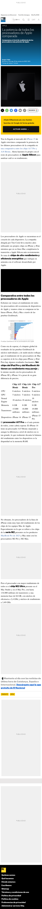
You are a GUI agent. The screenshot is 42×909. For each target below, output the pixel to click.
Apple (12, 694)
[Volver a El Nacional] (16, 19)
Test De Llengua (24, 15)
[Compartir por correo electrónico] (20, 110)
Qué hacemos (8, 878)
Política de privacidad (11, 896)
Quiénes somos (8, 875)
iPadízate (5, 694)
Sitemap (5, 889)
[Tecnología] (3, 19)
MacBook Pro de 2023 (10, 535)
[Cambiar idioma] (33, 19)
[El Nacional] (21, 870)
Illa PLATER (35, 15)
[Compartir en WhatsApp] (7, 110)
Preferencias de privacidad (14, 902)
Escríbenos (7, 885)
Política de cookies (10, 899)
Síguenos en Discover (9, 15)
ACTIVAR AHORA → (21, 129)
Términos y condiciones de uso (15, 892)
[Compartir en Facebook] (15, 110)
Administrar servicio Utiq (13, 906)
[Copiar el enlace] (24, 110)
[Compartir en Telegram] (11, 110)
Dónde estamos (8, 882)
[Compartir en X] (2, 110)
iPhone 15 (31, 138)
